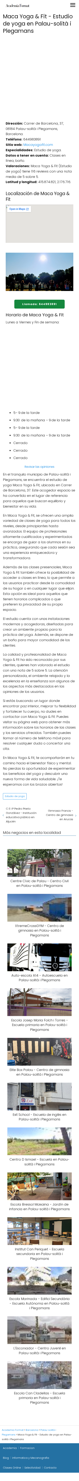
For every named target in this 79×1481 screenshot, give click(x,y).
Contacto (50, 1468)
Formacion (27, 1448)
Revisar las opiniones (39, 467)
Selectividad (32, 1468)
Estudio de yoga (15, 796)
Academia (10, 1448)
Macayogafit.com (38, 144)
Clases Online (12, 1468)
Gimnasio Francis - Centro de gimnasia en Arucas (59, 815)
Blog (6, 1458)
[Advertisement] (39, 76)
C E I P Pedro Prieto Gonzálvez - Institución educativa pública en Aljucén (21, 815)
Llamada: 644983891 (39, 304)
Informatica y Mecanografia (30, 1458)
